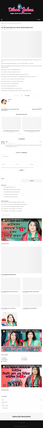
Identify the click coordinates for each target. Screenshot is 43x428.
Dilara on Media (22, 405)
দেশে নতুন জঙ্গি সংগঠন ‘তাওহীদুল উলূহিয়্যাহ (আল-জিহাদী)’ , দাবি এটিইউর (15, 202)
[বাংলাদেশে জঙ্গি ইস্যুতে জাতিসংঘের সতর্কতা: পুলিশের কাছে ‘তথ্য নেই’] (11, 123)
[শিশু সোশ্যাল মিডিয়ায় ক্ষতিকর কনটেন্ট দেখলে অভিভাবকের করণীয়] (31, 123)
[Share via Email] (28, 95)
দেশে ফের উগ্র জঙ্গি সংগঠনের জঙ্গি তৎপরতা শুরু (9, 187)
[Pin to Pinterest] (27, 95)
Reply (41, 141)
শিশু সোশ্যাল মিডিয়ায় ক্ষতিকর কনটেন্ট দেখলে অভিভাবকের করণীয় (32, 130)
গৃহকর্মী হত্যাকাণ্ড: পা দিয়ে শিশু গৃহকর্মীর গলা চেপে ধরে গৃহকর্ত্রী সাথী (13, 208)
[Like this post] (23, 95)
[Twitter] (38, 19)
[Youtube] (39, 19)
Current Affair (3, 25)
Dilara (6, 29)
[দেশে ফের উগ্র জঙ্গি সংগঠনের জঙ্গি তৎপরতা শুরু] (21, 259)
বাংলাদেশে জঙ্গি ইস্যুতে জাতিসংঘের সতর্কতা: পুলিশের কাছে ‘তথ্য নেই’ (12, 189)
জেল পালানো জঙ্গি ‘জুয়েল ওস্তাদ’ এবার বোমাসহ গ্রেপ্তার (10, 194)
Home (2, 23)
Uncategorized (22, 408)
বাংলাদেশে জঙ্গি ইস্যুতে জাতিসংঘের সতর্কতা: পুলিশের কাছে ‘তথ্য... (11, 130)
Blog (22, 399)
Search (2, 178)
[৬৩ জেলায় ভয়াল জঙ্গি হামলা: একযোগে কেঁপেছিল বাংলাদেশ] (32, 300)
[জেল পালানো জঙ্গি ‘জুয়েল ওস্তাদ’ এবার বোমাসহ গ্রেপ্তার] (10, 300)
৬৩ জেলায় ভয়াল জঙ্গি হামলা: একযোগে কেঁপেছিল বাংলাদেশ (10, 196)
